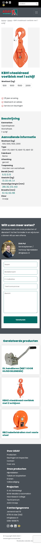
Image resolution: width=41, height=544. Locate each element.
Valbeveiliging (13, 482)
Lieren (10, 20)
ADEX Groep (12, 503)
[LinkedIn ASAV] (15, 525)
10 (5, 174)
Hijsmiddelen (12, 472)
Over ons (11, 464)
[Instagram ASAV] (4, 2)
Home (3, 20)
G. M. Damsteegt (14, 490)
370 (11, 186)
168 (13, 193)
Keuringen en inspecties (17, 457)
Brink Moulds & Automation (19, 493)
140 (9, 193)
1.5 (3, 180)
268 (4, 186)
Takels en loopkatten (16, 475)
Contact (10, 461)
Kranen (10, 478)
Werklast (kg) (8, 81)
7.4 (13, 180)
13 (7, 174)
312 (7, 186)
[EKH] (4, 5)
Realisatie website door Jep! (27, 541)
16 (10, 174)
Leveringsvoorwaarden (11, 538)
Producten (11, 454)
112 (6, 193)
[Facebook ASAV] (7, 2)
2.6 (6, 180)
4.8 (9, 180)
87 (3, 193)
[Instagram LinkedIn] (10, 2)
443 (15, 186)
